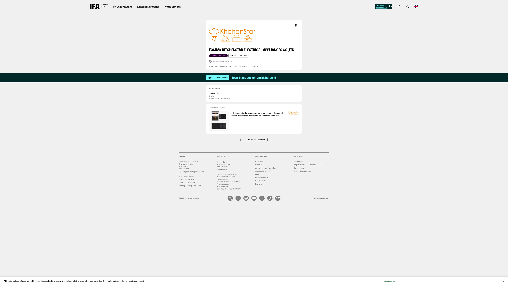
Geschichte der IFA (263, 171)
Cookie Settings (390, 281)
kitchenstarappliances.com (222, 61)
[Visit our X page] (230, 200)
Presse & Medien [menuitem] (173, 6)
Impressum (298, 162)
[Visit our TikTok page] (270, 200)
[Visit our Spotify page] (277, 200)
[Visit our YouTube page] (254, 200)
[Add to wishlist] (296, 25)
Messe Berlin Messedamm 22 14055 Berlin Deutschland (223, 165)
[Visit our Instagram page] (246, 200)
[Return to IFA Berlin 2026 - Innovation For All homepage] (99, 9)
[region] (254, 281)
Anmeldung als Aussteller (265, 168)
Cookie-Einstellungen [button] (302, 171)
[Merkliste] (399, 6)
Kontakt (258, 165)
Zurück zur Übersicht (256, 140)
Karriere (258, 184)
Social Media (260, 181)
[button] (407, 7)
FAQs (257, 174)
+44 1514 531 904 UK (187, 183)
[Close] (504, 281)
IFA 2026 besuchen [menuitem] (122, 6)
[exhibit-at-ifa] (217, 77)
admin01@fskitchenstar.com (219, 98)
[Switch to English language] (416, 7)
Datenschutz (299, 168)
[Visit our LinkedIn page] (238, 200)
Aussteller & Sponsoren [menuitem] (148, 6)
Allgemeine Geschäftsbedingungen (308, 165)
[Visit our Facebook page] (262, 200)
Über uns (259, 162)
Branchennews (261, 178)
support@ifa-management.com (191, 172)
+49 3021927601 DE (186, 180)
